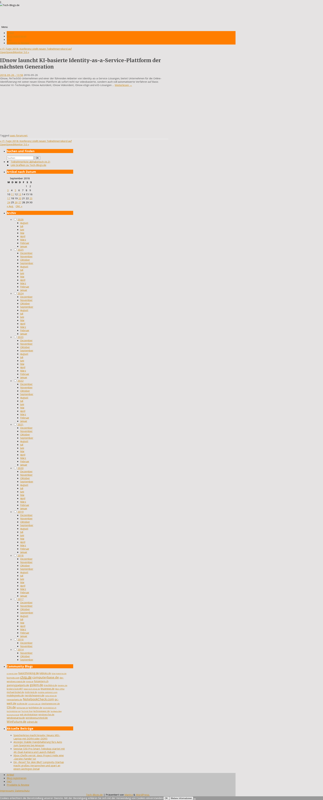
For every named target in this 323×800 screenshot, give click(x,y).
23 (30, 198)
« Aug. (10, 206)
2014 (20, 649)
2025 (20, 249)
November (26, 256)
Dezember (26, 253)
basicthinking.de (28, 673)
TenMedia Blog (56, 711)
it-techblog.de (50, 685)
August (24, 222)
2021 (20, 424)
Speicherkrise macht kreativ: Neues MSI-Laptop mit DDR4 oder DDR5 (36, 736)
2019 (20, 511)
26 (16, 202)
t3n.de (11, 707)
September (26, 263)
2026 (20, 219)
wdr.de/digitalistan (29, 714)
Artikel (10, 32)
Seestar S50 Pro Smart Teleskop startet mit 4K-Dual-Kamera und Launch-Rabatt (39, 750)
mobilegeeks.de (15, 695)
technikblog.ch (49, 707)
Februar (24, 243)
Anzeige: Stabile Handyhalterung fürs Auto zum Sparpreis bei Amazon (37, 743)
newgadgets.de (14, 699)
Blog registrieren (16, 36)
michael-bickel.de (15, 692)
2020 (20, 468)
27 (19, 202)
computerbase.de (45, 677)
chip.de (26, 677)
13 (19, 194)
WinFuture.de (16, 721)
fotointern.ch (41, 681)
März (23, 239)
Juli (21, 226)
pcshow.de (22, 703)
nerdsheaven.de (34, 695)
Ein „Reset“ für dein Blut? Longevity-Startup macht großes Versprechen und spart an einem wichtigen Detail (38, 765)
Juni (22, 229)
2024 (20, 293)
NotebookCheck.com (38, 699)
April (22, 236)
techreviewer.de (41, 711)
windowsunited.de (37, 717)
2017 (20, 599)
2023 (20, 337)
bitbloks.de (45, 673)
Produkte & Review (18, 43)
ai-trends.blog (12, 673)
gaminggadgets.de (18, 685)
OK (37, 158)
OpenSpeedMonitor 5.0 (14, 52)
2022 (20, 380)
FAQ (9, 39)
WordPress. (143, 794)
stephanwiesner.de (50, 703)
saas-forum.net (18, 135)
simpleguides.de (34, 704)
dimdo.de (29, 681)
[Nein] (194, 798)
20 (19, 198)
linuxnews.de (48, 688)
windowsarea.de (16, 717)
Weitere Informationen (181, 798)
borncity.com (13, 677)
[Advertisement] (84, 110)
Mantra (128, 794)
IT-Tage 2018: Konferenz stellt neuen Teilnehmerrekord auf (36, 48)
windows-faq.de (46, 714)
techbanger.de (22, 708)
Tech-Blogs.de (94, 794)
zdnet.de (32, 721)
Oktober (25, 259)
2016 (20, 639)
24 (8, 202)
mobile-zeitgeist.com (47, 692)
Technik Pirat (27, 711)
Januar (23, 246)
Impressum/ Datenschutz (15, 790)
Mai (22, 233)
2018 (20, 555)
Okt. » (19, 206)
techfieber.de (35, 707)
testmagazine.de (13, 715)
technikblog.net (14, 711)
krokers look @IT (15, 688)
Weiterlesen (123, 85)
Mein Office (59, 689)
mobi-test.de (31, 692)
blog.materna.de (59, 673)
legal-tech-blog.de (32, 689)
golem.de (36, 685)
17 (8, 198)
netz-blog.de (51, 695)
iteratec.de (62, 685)
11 (12, 194)
